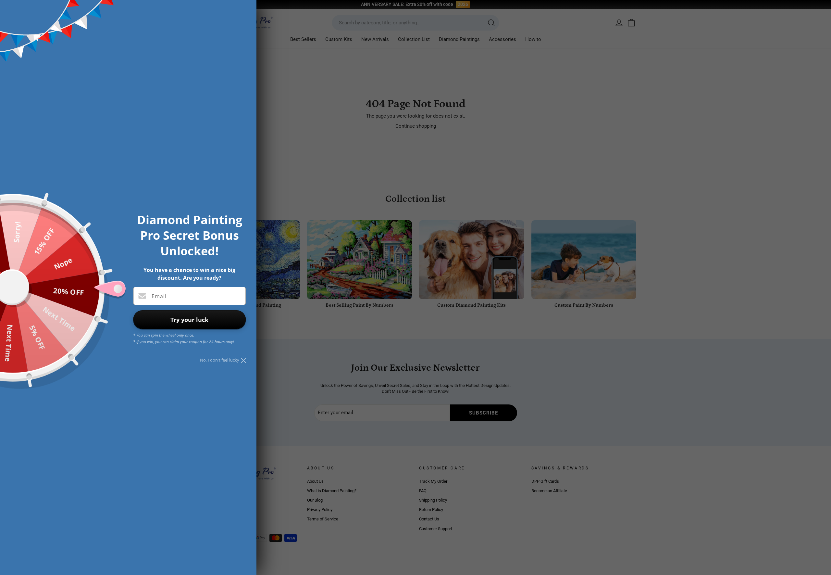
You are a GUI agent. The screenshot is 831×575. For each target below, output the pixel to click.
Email (159, 296)
